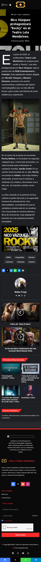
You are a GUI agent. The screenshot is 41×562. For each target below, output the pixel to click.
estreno (10, 262)
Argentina (20, 257)
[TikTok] (25, 295)
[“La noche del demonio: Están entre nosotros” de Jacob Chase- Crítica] (11, 390)
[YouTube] (19, 295)
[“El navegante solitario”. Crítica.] (11, 369)
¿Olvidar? (35, 515)
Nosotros (5, 494)
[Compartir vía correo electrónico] (22, 270)
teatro (32, 262)
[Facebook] (3, 270)
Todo (19, 14)
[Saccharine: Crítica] (30, 390)
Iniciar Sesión (20, 535)
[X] (7, 270)
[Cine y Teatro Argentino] (20, 4)
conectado (24, 415)
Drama (32, 257)
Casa (14, 14)
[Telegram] (19, 270)
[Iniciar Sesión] (10, 5)
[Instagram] (22, 295)
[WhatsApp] (15, 270)
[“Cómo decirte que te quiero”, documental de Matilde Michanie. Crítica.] (30, 369)
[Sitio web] (16, 295)
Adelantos (26, 14)
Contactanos (6, 498)
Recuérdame (7, 521)
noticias (21, 262)
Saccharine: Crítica (28, 397)
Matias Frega (21, 292)
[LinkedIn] (11, 270)
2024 (9, 257)
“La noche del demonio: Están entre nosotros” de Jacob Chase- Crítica (10, 399)
